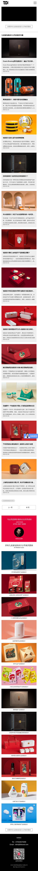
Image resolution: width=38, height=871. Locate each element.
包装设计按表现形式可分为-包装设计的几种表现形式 (19, 329)
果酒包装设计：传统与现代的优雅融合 (15, 99)
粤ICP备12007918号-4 (19, 867)
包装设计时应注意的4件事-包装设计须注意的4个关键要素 (19, 291)
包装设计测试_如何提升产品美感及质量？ (16, 252)
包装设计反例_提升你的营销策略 (13, 138)
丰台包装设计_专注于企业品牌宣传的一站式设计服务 (19, 214)
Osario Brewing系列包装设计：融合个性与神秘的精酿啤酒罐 (19, 61)
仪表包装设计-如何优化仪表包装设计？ (15, 176)
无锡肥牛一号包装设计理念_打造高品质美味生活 (18, 406)
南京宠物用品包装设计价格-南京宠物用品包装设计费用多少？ (19, 367)
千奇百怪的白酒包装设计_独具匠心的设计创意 (18, 444)
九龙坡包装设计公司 (8, 500)
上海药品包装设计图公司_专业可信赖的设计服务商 (19, 482)
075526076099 (21, 842)
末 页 (27, 507)
